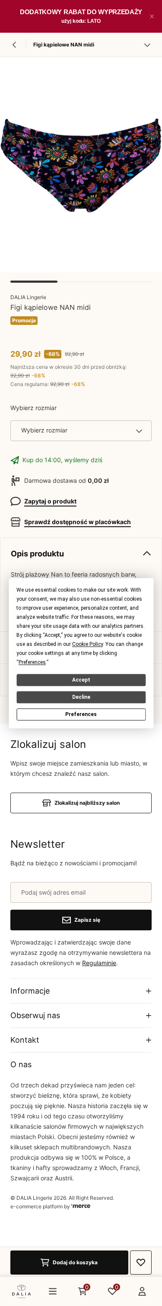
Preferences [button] (32, 662)
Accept (81, 680)
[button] (151, 16)
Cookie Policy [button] (87, 644)
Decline (81, 697)
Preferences (81, 714)
